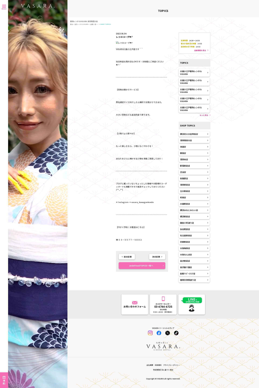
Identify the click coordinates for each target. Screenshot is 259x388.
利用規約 (158, 365)
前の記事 (128, 256)
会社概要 (149, 365)
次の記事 (156, 256)
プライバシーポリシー (171, 365)
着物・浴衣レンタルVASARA (79, 24)
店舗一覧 (93, 24)
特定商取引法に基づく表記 (163, 370)
